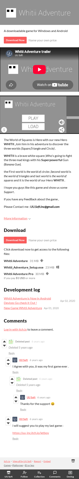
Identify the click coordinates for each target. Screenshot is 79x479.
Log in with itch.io (15, 329)
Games (7, 465)
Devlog (70, 476)
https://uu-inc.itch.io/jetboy (30, 433)
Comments (54, 476)
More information (15, 218)
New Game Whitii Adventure (23, 308)
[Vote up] (4, 341)
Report (37, 461)
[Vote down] (4, 346)
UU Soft (23, 360)
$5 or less (29, 465)
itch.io (7, 461)
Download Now (15, 40)
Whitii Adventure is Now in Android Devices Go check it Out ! (27, 300)
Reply (12, 353)
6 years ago (38, 341)
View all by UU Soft (22, 461)
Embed (47, 461)
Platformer (17, 465)
